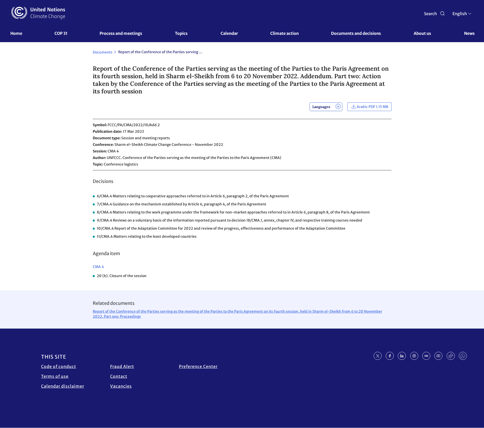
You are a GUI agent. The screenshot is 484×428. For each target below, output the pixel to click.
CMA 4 (98, 266)
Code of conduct (58, 366)
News (469, 33)
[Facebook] (390, 356)
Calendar (229, 33)
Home (16, 33)
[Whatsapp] (463, 356)
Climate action (284, 33)
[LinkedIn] (402, 356)
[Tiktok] (451, 356)
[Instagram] (414, 356)
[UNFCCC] (38, 13)
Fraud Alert (122, 366)
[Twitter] (378, 356)
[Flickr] (426, 356)
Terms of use (55, 376)
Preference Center (198, 366)
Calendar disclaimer (62, 386)
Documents (102, 52)
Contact (118, 376)
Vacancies (121, 386)
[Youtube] (438, 356)
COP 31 (60, 33)
